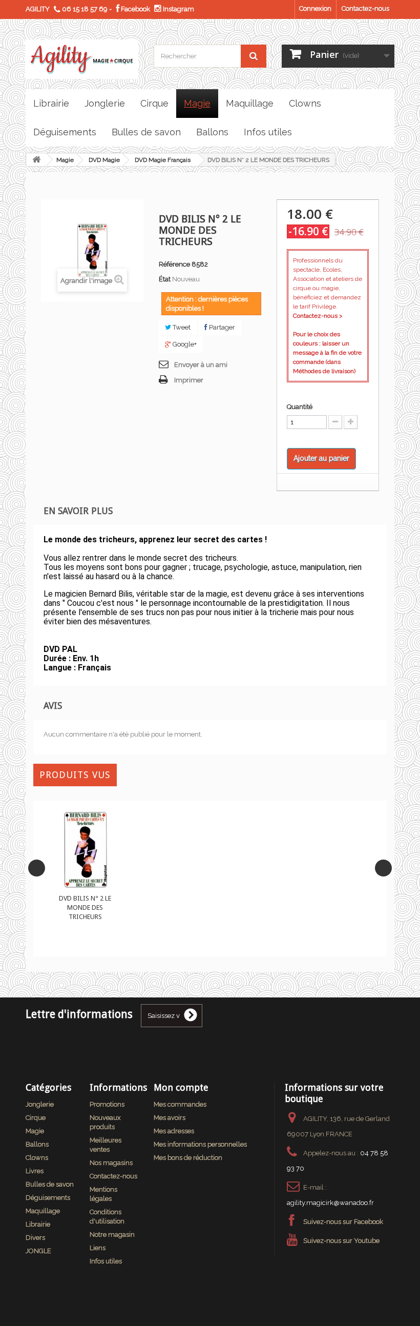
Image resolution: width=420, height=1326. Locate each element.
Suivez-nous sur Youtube (341, 1241)
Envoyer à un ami (200, 365)
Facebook (134, 9)
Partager (221, 327)
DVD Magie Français (163, 160)
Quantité (299, 407)
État (165, 279)
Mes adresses (174, 1131)
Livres (35, 1171)
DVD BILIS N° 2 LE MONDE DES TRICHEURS (85, 907)
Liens (98, 1248)
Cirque (36, 1117)
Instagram (177, 9)
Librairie (38, 1224)
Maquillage (43, 1211)
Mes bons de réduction (188, 1157)
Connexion (315, 8)
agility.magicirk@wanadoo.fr (330, 1203)
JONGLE (38, 1251)
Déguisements (48, 1197)
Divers (35, 1237)
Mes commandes (180, 1104)
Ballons (37, 1144)
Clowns (37, 1157)
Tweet (181, 327)
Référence (174, 264)
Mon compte (181, 1087)
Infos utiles (106, 1261)
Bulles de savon (50, 1184)
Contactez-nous (365, 8)
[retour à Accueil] (36, 159)
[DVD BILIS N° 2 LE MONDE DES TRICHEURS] (85, 850)
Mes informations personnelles (200, 1144)
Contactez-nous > (318, 315)
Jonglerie (40, 1104)
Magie (65, 160)
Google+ (184, 344)
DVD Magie (104, 160)
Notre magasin (112, 1234)
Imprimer (188, 380)
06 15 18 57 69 (85, 9)
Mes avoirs (169, 1117)
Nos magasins (111, 1163)
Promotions (107, 1104)
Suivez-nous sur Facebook (343, 1222)
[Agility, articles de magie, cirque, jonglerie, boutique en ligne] (81, 59)
